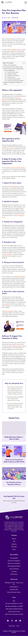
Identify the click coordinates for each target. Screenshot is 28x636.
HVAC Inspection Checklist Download (14, 609)
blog (18, 400)
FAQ (14, 541)
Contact (14, 549)
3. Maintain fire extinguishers (13, 75)
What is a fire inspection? (10, 65)
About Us (14, 538)
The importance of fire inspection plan (13, 67)
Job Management (14, 558)
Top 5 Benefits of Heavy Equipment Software (14, 483)
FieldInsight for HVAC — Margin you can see (14, 583)
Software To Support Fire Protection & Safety (13, 83)
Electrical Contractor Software (14, 592)
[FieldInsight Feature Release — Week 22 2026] (14, 427)
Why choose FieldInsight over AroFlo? (14, 603)
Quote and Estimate (14, 569)
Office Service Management (14, 563)
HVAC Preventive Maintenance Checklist (14, 614)
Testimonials (14, 546)
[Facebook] (8, 620)
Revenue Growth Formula (14, 611)
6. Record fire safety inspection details (15, 80)
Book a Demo (10, 387)
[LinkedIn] (20, 620)
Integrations (14, 544)
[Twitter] (16, 620)
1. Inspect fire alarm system (12, 72)
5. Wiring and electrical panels (13, 79)
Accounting (14, 571)
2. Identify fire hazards (12, 74)
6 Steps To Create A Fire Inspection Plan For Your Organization (13, 69)
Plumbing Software (14, 587)
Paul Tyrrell (15, 17)
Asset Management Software (14, 566)
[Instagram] (12, 620)
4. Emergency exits (11, 77)
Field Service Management (14, 560)
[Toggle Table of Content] (23, 63)
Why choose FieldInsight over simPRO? (14, 606)
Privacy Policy (12, 626)
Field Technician (14, 574)
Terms (18, 626)
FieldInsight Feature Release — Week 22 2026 (14, 438)
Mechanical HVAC (14, 589)
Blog (14, 601)
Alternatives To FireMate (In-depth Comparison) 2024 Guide (14, 461)
